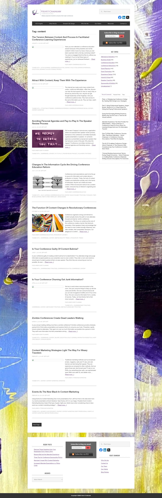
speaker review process (69, 153)
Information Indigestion (84, 337)
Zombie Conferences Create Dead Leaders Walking (57, 318)
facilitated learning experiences (80, 67)
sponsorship (74, 238)
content (67, 67)
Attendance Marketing (79, 377)
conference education (57, 67)
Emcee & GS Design (69, 23)
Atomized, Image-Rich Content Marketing (46, 460)
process (59, 69)
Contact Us (123, 23)
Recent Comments (106, 94)
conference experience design (78, 108)
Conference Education (79, 64)
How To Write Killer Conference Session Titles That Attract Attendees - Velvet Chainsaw (114, 135)
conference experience (62, 108)
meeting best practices (53, 307)
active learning (45, 67)
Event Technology (106, 71)
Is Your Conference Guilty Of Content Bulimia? (55, 249)
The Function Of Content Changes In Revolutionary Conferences (64, 208)
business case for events (48, 411)
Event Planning (43, 150)
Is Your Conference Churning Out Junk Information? (57, 279)
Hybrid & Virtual (106, 77)
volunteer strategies (84, 153)
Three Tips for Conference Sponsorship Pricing (48, 457)
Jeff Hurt (46, 43)
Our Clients (98, 23)
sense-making (61, 196)
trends (81, 238)
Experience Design (77, 105)
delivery (57, 337)
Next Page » (36, 424)
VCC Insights (39, 23)
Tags (123, 94)
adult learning (45, 195)
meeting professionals (51, 413)
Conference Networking (108, 65)
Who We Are (84, 23)
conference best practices (49, 268)
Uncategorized (105, 86)
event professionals (81, 411)
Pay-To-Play (58, 153)
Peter (103, 99)
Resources (111, 23)
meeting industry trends (62, 238)
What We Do (53, 23)
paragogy (89, 195)
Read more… (71, 102)
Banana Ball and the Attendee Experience (46, 454)
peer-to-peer (46, 196)
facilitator (35, 69)
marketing (62, 380)
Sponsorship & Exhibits (61, 235)
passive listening (50, 69)
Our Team (104, 466)
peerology (53, 196)
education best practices (78, 195)
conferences (45, 153)
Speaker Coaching (106, 80)
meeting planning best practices (71, 307)
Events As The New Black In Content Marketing (55, 392)
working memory (46, 339)
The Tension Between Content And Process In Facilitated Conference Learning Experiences (60, 38)
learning (42, 69)
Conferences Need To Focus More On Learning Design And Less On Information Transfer (115, 127)
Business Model (106, 59)
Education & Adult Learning (68, 337)
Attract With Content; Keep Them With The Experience (59, 80)
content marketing (38, 110)
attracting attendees (47, 108)
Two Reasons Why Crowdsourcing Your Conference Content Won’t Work (114, 147)
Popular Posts (116, 94)
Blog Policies (105, 472)
